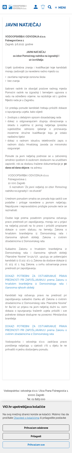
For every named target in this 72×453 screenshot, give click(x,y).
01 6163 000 (38, 399)
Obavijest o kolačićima (26, 417)
